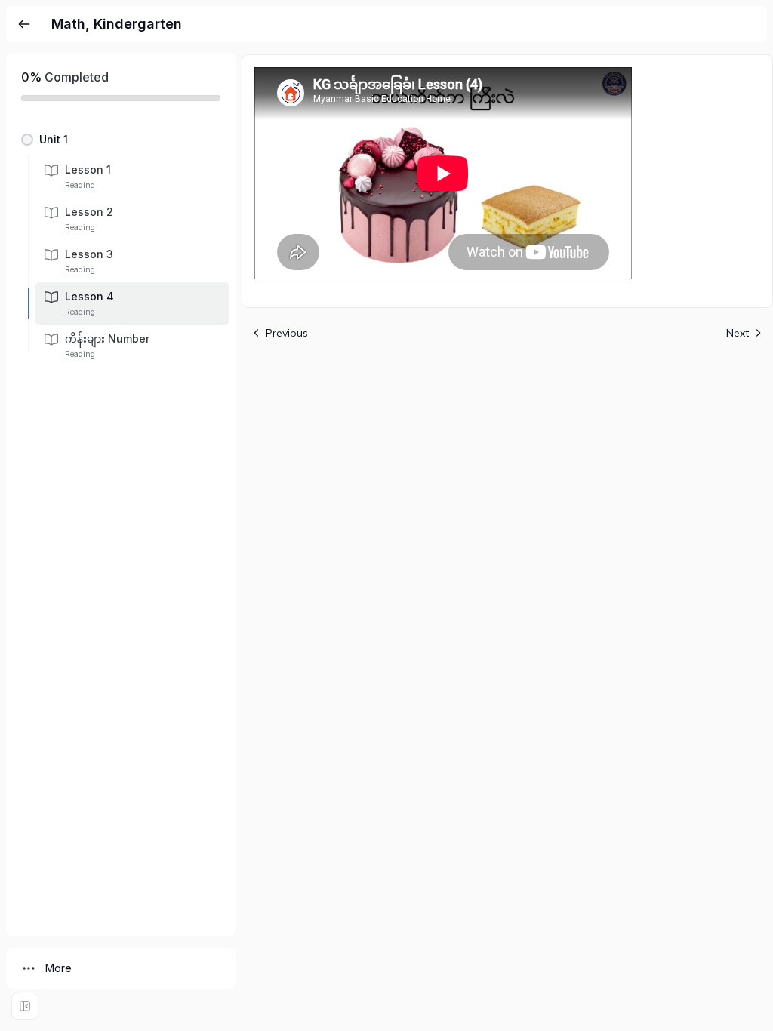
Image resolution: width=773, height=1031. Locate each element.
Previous (287, 333)
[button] (120, 139)
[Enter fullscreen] (25, 1006)
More (58, 968)
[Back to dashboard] (24, 24)
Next (737, 333)
